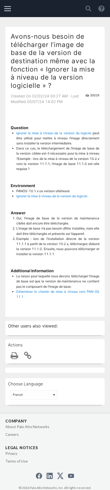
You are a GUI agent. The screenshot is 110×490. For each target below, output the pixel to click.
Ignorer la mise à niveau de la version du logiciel (53, 133)
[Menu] (7, 8)
